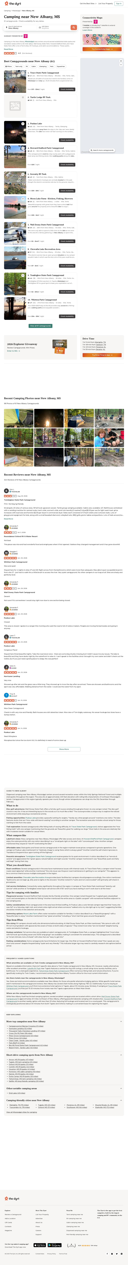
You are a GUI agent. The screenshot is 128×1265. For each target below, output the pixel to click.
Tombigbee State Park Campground (19, 500)
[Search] (74, 27)
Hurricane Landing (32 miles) (20, 1029)
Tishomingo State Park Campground (54, 971)
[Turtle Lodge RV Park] (40, 106)
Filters (9, 66)
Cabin (34, 66)
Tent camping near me (74, 1214)
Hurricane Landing (12, 676)
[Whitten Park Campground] (40, 308)
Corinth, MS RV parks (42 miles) (21, 1067)
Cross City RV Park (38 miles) (20, 1033)
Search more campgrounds (103, 150)
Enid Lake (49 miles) (17, 1093)
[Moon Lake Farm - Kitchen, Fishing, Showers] (40, 207)
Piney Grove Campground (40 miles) (23, 1036)
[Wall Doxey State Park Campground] (40, 233)
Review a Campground (13, 1214)
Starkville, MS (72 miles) (104, 1107)
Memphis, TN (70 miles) (19, 1105)
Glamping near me (73, 1226)
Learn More (87, 30)
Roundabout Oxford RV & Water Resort (21, 536)
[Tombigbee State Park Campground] (40, 284)
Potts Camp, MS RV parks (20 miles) (23, 1076)
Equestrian (61, 66)
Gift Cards (8, 1222)
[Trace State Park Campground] (40, 81)
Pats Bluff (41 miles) (17, 1043)
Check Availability (67, 89)
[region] (102, 106)
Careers (38, 1230)
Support (39, 1234)
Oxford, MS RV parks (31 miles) (21, 1064)
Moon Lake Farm (30, 914)
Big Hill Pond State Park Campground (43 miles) (28, 1045)
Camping (7, 11)
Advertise (39, 1218)
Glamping (42, 66)
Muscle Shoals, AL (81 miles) (106, 1105)
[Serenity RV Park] (40, 183)
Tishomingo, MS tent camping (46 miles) (25, 1079)
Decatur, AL (100, 349)
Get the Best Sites (87, 3)
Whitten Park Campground (15, 562)
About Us (39, 1222)
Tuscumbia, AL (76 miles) (20, 1107)
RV (27, 66)
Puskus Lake (9, 618)
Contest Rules (40, 1254)
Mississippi (16, 11)
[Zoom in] (121, 61)
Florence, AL (101, 347)
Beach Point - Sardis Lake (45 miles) (23, 1048)
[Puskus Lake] (40, 132)
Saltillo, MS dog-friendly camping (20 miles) (26, 1081)
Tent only (18, 66)
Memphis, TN (100, 342)
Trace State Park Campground (84, 827)
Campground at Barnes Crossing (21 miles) (26, 1026)
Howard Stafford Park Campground (99, 839)
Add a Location (10, 1218)
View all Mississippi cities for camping (21, 1112)
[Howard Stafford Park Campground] (40, 156)
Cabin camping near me (75, 1222)
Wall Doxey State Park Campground (19, 592)
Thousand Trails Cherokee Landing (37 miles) (27, 1031)
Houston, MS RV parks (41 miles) (22, 1069)
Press (38, 1226)
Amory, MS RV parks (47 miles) (21, 1060)
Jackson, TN (101, 345)
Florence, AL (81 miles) (76, 1105)
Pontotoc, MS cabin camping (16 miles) (24, 1072)
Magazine (8, 1230)
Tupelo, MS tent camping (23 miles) (23, 1062)
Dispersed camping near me (76, 1230)
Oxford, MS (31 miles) (46, 1107)
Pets (51, 66)
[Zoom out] (121, 64)
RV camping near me (74, 1218)
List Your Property (105, 3)
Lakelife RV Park (33, 968)
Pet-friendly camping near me (77, 1234)
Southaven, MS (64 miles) (77, 1107)
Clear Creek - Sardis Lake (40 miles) (23, 1041)
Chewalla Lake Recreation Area (36, 878)
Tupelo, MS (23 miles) (46, 1105)
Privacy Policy (51, 1254)
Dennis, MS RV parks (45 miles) (21, 1074)
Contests (8, 1226)
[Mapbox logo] (85, 152)
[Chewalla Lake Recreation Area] (40, 258)
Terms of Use (63, 1254)
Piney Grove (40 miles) (18, 1038)
